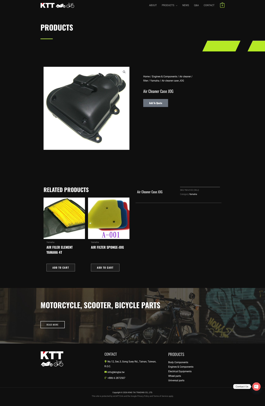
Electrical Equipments (180, 371)
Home (146, 76)
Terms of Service (160, 396)
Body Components (178, 362)
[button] (169, 5)
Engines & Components (164, 76)
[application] (175, 5)
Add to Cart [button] (60, 267)
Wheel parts (174, 376)
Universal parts (176, 380)
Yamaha (154, 80)
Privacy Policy (143, 396)
